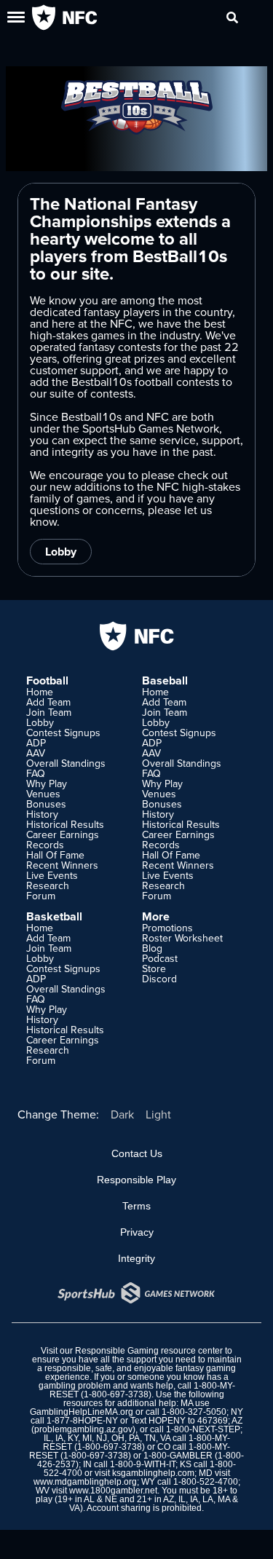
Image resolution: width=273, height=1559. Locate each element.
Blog (152, 948)
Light (158, 1114)
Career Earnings (62, 834)
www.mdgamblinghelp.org (85, 1482)
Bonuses (46, 804)
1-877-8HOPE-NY (82, 1421)
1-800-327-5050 (194, 1412)
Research (47, 885)
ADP (36, 742)
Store (154, 968)
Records (45, 844)
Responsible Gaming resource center (149, 1351)
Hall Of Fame (55, 855)
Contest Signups (63, 732)
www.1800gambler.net (113, 1490)
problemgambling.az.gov (83, 1429)
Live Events (52, 875)
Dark (122, 1114)
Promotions (167, 927)
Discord (159, 978)
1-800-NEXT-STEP (203, 1429)
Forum (40, 895)
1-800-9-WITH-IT (142, 1464)
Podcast (160, 958)
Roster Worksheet (182, 938)
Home (39, 691)
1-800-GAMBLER (178, 1456)
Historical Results (65, 824)
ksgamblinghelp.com (153, 1473)
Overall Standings (66, 763)
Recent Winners (62, 865)
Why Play (46, 783)
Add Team (48, 702)
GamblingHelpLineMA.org (81, 1412)
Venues (43, 793)
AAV (35, 753)
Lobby (60, 551)
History (42, 814)
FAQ (35, 773)
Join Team (48, 712)
